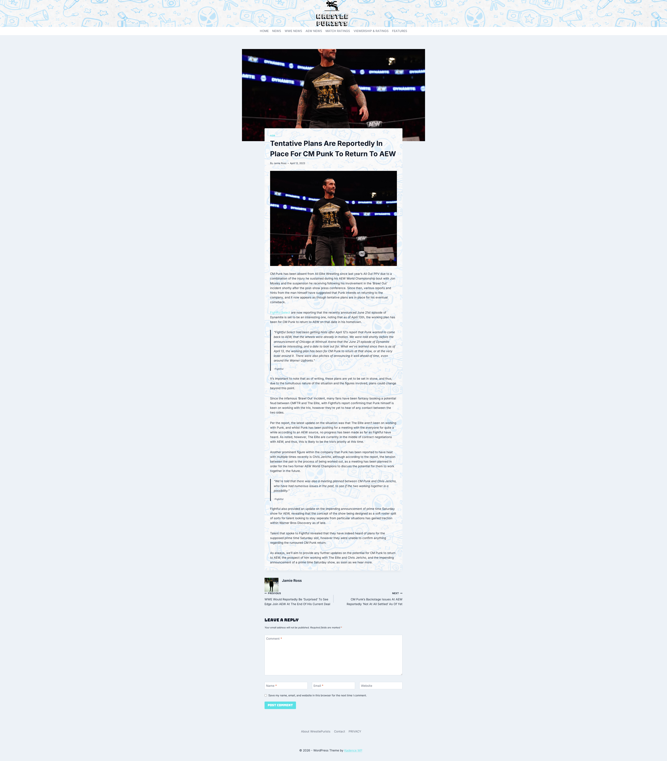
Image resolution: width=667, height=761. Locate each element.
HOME (264, 31)
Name (271, 685)
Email (318, 685)
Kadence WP (353, 750)
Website (366, 685)
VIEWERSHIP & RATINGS (371, 31)
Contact (339, 731)
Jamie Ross (280, 163)
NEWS (276, 31)
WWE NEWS (293, 31)
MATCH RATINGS (338, 31)
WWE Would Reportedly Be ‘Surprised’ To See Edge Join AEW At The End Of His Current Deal (297, 599)
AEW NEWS (314, 31)
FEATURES (399, 31)
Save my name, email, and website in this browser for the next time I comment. (317, 695)
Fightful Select (280, 312)
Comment (274, 638)
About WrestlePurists (315, 731)
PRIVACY (355, 731)
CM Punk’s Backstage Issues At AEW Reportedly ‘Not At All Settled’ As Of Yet (374, 599)
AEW (272, 135)
